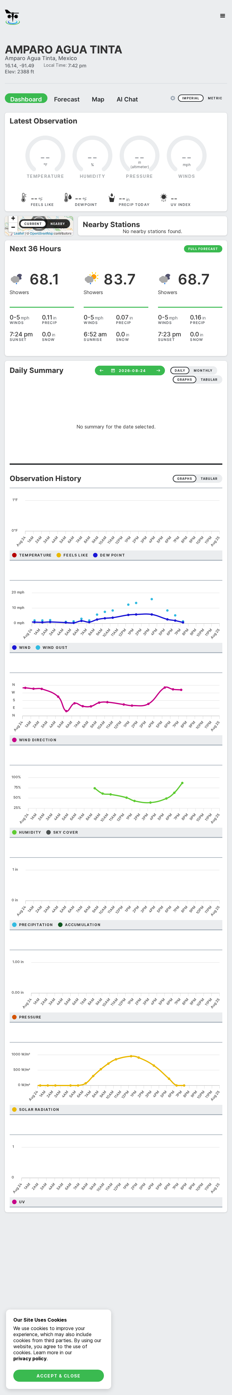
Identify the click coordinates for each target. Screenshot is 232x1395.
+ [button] (13, 218)
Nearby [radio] (57, 223)
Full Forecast (203, 248)
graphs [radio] (184, 379)
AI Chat (113, 99)
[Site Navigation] (223, 16)
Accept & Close (59, 1375)
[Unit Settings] (172, 98)
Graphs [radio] (184, 478)
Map (87, 99)
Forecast (58, 99)
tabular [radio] (209, 379)
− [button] (13, 227)
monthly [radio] (203, 370)
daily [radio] (180, 370)
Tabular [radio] (209, 478)
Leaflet (19, 232)
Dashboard (23, 99)
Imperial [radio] (190, 98)
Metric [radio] (215, 98)
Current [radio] (33, 223)
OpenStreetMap (41, 232)
